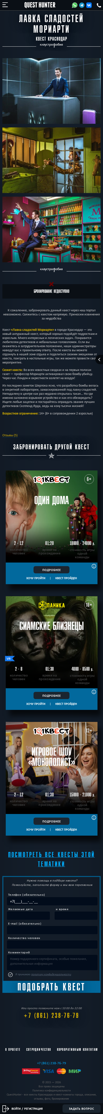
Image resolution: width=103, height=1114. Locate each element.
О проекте (13, 1049)
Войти (16, 1108)
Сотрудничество (38, 1049)
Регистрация (33, 1108)
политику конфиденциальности (51, 974)
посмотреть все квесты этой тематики (51, 859)
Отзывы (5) (9, 435)
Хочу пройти (35, 578)
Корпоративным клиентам (77, 1049)
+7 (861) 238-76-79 (51, 1015)
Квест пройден (66, 578)
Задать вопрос (81, 1108)
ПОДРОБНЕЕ (51, 570)
